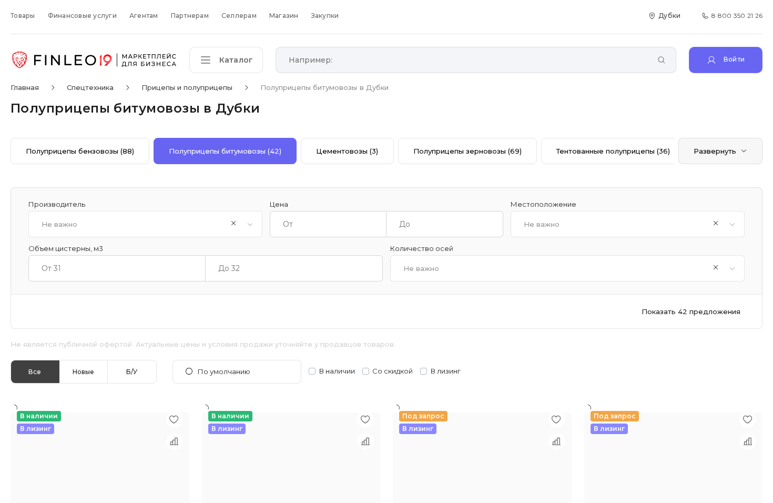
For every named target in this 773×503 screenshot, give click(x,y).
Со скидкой (392, 371)
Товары (23, 15)
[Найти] (661, 61)
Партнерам (190, 15)
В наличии (337, 371)
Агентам (143, 15)
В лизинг (446, 371)
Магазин (284, 15)
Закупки (325, 15)
